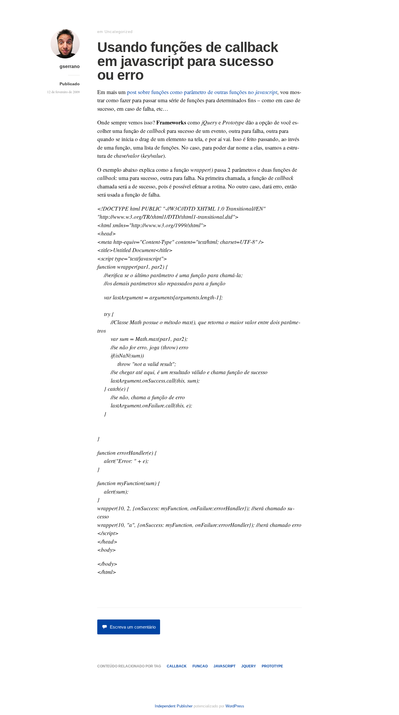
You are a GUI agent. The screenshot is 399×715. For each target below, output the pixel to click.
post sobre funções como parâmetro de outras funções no (202, 92)
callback (177, 666)
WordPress (234, 706)
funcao (200, 666)
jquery (248, 666)
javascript (224, 666)
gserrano (70, 66)
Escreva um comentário (133, 626)
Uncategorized (119, 31)
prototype (272, 666)
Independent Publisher (173, 706)
